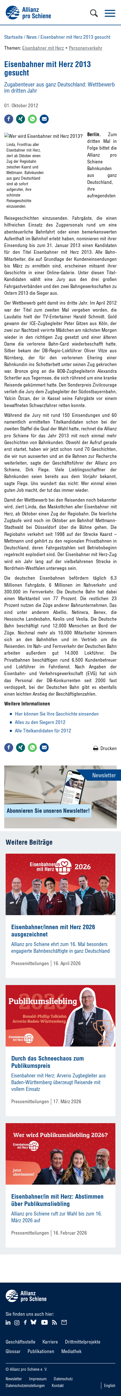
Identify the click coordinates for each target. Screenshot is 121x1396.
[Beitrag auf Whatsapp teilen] (32, 119)
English (109, 1385)
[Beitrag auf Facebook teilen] (8, 119)
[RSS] (55, 1322)
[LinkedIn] (9, 1322)
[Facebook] (26, 1322)
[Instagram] (17, 1323)
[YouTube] (45, 1322)
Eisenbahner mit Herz (43, 48)
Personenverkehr (85, 48)
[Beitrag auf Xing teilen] (20, 119)
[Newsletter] (65, 1322)
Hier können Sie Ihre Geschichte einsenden (57, 714)
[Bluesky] (33, 1325)
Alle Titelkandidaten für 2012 (43, 731)
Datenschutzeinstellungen (25, 1385)
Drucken (108, 748)
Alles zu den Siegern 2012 (40, 722)
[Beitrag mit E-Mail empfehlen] (44, 119)
